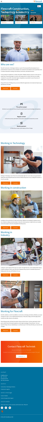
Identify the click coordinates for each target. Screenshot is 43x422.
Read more (4, 22)
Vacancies (15, 88)
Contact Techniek (4, 395)
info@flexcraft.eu (4, 375)
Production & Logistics (5, 389)
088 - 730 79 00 (4, 377)
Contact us (20, 356)
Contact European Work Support (7, 398)
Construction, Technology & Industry (8, 386)
